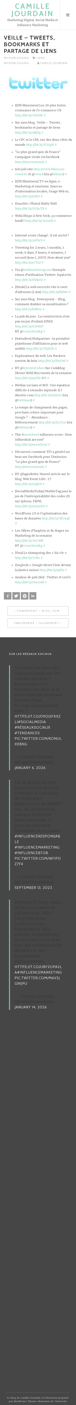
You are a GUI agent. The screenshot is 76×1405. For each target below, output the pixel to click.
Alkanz (58, 174)
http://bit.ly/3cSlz (27, 558)
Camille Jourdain (32, 9)
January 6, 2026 (30, 767)
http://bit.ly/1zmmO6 (30, 506)
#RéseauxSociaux (32, 727)
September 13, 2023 (33, 887)
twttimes (24, 400)
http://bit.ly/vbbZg (28, 132)
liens (41, 58)
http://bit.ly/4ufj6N (28, 484)
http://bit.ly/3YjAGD (40, 348)
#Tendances (27, 733)
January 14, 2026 (31, 1007)
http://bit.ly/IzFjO (27, 196)
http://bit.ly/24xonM (29, 582)
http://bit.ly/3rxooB (39, 221)
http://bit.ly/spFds (28, 378)
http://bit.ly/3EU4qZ (56, 518)
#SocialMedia (32, 722)
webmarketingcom (37, 270)
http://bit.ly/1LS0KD (29, 326)
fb (45, 378)
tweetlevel (31, 434)
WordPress (19, 1401)
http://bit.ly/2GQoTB (29, 208)
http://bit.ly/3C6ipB (40, 145)
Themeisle (60, 1401)
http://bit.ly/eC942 (28, 262)
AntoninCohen (33, 368)
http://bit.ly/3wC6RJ (29, 540)
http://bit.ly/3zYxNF (29, 115)
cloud (39, 174)
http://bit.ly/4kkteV (48, 395)
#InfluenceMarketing (37, 847)
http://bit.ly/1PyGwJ (52, 361)
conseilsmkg (32, 331)
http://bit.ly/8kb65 (55, 292)
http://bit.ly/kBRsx (28, 309)
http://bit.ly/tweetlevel (31, 444)
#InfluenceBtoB (31, 853)
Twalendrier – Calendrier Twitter (40, 623)
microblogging (16, 58)
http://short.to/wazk (29, 162)
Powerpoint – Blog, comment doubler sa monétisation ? (42, 611)
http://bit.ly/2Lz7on (52, 422)
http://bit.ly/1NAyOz (29, 280)
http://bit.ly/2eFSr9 (28, 240)
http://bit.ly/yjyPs (51, 570)
